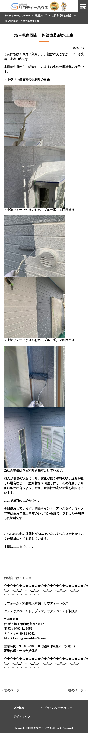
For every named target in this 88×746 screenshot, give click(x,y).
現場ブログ (41, 15)
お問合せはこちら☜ (18, 578)
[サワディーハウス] (39, 6)
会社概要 (19, 707)
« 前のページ (11, 690)
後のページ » (77, 690)
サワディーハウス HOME (17, 15)
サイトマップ (21, 716)
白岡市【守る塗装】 (62, 15)
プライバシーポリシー (58, 707)
